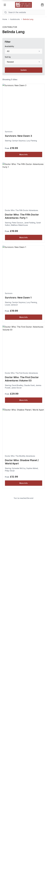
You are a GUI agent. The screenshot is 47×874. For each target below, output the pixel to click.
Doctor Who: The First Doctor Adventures (21, 373)
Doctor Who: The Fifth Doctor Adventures (21, 210)
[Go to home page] (23, 5)
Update (23, 70)
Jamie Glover (16, 388)
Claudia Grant (29, 385)
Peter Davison (17, 223)
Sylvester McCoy (18, 468)
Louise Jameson (11, 305)
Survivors (8, 132)
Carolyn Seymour (19, 141)
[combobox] (23, 51)
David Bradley (17, 385)
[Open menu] (4, 4)
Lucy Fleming (32, 141)
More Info (23, 154)
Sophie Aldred (32, 468)
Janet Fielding (29, 223)
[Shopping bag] (42, 4)
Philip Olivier (10, 471)
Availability (9, 46)
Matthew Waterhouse (19, 225)
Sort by (8, 57)
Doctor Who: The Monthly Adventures (20, 456)
